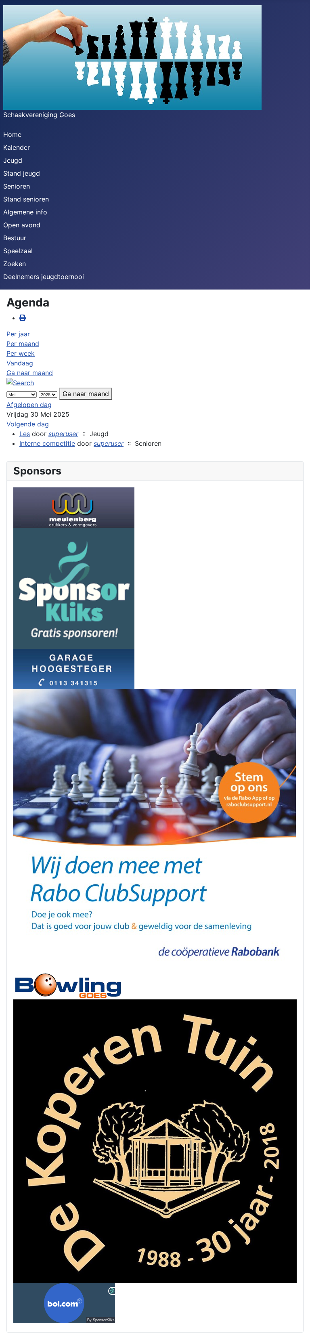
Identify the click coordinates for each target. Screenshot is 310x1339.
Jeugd (12, 160)
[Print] (22, 318)
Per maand (22, 344)
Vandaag (19, 363)
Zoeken (14, 264)
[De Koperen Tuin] (155, 1140)
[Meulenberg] (73, 507)
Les (24, 434)
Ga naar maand (29, 373)
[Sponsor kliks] (73, 587)
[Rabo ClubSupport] (154, 830)
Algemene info (25, 212)
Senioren (16, 186)
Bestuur (14, 238)
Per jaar (18, 334)
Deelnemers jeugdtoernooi (43, 277)
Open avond (21, 225)
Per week (20, 353)
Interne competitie (47, 443)
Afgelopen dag (29, 405)
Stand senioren (26, 199)
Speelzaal (18, 251)
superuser (63, 434)
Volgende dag (27, 424)
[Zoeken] (20, 382)
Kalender (16, 147)
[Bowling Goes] (67, 985)
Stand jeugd (21, 173)
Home (12, 134)
